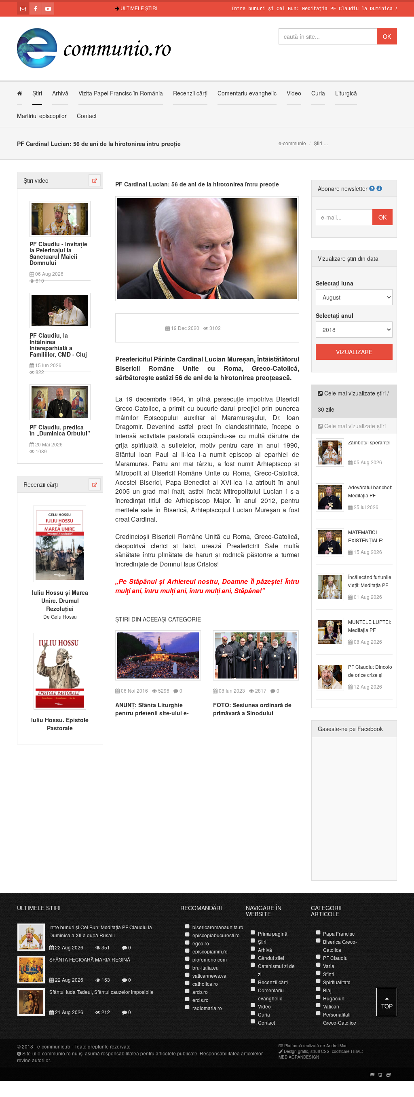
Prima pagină (272, 933)
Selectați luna (334, 283)
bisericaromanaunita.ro (217, 927)
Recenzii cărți (190, 93)
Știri (37, 93)
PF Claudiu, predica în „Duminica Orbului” (60, 430)
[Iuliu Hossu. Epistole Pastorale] (60, 670)
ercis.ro (200, 999)
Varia (328, 965)
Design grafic (296, 1051)
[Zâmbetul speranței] (334, 452)
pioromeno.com (209, 959)
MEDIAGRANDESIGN (299, 1057)
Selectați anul (334, 315)
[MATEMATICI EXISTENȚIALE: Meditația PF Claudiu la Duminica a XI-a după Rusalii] (334, 541)
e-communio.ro (53, 1046)
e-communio (292, 143)
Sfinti (328, 973)
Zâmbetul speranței (369, 442)
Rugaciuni (334, 998)
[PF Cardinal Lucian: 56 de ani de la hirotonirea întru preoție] (207, 248)
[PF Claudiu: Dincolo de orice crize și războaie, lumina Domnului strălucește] (334, 676)
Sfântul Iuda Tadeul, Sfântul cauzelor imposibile (101, 991)
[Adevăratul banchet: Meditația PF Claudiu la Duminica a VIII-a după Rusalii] (334, 496)
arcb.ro (200, 991)
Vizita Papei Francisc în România (120, 93)
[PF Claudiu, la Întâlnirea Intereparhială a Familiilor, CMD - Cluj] (60, 310)
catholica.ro (205, 983)
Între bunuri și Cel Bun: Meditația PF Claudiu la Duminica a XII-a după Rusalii (100, 931)
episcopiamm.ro (210, 951)
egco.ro (200, 943)
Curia (318, 93)
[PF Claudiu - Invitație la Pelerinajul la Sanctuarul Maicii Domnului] (60, 218)
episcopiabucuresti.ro (216, 935)
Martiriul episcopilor (42, 116)
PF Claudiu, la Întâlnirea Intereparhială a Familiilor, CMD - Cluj (58, 344)
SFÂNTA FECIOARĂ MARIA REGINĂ (89, 959)
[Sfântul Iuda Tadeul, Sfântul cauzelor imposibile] (36, 1001)
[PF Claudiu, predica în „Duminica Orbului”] (60, 401)
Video (294, 93)
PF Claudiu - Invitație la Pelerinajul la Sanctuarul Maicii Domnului (58, 253)
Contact (87, 116)
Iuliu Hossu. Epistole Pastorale (60, 724)
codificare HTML (347, 1051)
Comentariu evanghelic (247, 93)
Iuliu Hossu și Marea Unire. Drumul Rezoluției (60, 600)
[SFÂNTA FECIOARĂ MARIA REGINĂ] (36, 969)
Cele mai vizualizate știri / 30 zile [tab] (353, 401)
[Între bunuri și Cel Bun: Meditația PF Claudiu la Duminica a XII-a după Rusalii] (36, 936)
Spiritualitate (337, 982)
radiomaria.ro (207, 1007)
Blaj (327, 990)
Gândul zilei (271, 957)
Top (387, 1006)
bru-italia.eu (205, 967)
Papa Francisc (339, 933)
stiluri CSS (320, 1051)
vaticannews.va (209, 975)
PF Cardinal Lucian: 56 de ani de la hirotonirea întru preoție (197, 184)
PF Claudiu (335, 957)
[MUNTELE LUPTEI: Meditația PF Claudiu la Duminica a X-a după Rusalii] (334, 631)
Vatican (331, 1006)
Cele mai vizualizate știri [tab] (354, 426)
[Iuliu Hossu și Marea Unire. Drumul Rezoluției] (60, 543)
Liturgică (346, 93)
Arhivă (60, 93)
